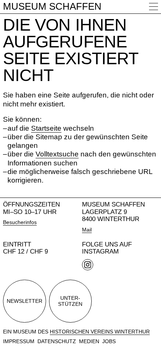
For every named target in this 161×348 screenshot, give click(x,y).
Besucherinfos (20, 222)
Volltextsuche (57, 154)
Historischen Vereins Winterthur (100, 332)
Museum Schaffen (52, 6)
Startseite (46, 128)
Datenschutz (56, 341)
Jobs (109, 341)
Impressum (18, 341)
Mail (87, 230)
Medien (89, 341)
